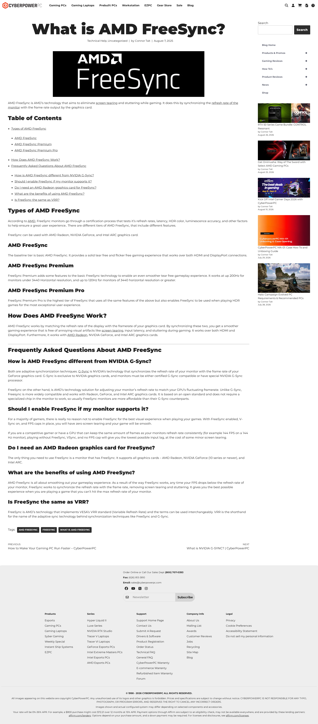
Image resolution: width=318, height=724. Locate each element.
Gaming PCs (57, 5)
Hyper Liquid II (96, 620)
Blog (190, 5)
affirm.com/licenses (237, 715)
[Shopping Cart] (299, 5)
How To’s (284, 69)
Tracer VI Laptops (98, 641)
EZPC (148, 5)
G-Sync (83, 371)
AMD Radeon (77, 335)
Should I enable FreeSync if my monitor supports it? (53, 181)
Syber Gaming (54, 636)
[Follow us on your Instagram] (146, 589)
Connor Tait (142, 40)
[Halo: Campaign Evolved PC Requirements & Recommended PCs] (284, 278)
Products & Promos (284, 53)
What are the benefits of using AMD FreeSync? (49, 194)
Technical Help (97, 40)
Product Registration (150, 641)
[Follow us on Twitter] (139, 589)
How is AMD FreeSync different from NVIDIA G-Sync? (54, 175)
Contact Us (143, 625)
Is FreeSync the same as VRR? (37, 200)
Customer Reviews (199, 636)
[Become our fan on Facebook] (126, 589)
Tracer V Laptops (98, 636)
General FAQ (144, 657)
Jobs (190, 641)
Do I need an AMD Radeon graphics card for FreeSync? (55, 187)
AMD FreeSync (26, 138)
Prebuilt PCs (108, 5)
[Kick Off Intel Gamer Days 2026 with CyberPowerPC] (284, 188)
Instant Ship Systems (59, 646)
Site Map (192, 652)
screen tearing (106, 103)
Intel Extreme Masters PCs (104, 652)
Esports (50, 620)
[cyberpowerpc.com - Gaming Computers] (22, 5)
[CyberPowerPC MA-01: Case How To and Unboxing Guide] (284, 230)
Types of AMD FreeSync (28, 128)
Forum (140, 678)
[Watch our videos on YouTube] (133, 589)
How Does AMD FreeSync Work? (35, 160)
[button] (286, 5)
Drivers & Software (148, 636)
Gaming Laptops (82, 5)
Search (263, 23)
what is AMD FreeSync (75, 529)
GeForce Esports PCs (101, 646)
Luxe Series (94, 625)
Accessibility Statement (241, 631)
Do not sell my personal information (249, 636)
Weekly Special (55, 641)
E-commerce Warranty (151, 668)
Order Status (144, 646)
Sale (179, 5)
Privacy (230, 620)
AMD (31, 221)
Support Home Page (150, 620)
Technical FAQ (145, 652)
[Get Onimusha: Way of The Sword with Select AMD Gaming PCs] (284, 150)
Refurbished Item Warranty (154, 673)
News (284, 85)
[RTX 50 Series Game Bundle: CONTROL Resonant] (284, 113)
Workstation (130, 5)
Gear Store (164, 5)
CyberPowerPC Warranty (152, 662)
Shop (265, 92)
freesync (49, 529)
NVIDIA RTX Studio (99, 631)
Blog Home (269, 45)
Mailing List (194, 625)
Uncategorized (118, 40)
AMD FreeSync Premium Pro (36, 150)
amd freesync (28, 529)
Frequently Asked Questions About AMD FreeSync (48, 166)
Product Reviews (284, 77)
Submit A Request (148, 631)
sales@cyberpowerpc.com (146, 582)
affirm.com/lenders (80, 715)
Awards (191, 631)
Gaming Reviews (284, 61)
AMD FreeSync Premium (33, 144)
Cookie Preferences (239, 625)
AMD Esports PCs (98, 662)
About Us (193, 620)
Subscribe (185, 597)
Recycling (193, 646)
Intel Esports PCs (98, 657)
